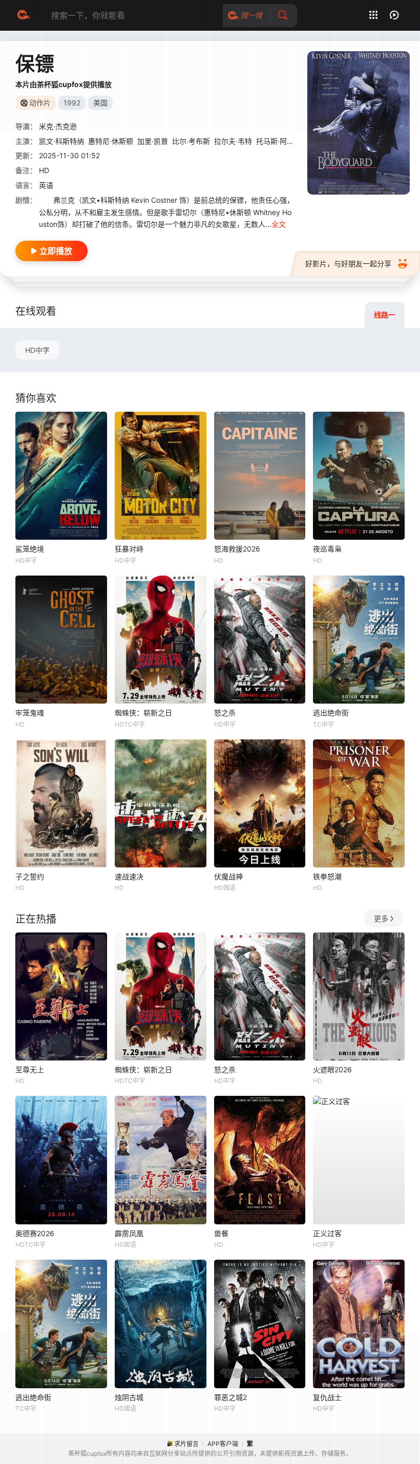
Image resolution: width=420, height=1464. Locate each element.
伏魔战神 (228, 876)
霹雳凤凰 (129, 1233)
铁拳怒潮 (327, 876)
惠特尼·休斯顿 (110, 141)
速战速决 (129, 876)
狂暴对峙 (129, 548)
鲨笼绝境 (29, 548)
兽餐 (221, 1233)
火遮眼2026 (332, 1069)
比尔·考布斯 (191, 141)
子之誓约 (29, 876)
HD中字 (37, 350)
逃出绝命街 (331, 712)
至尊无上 (29, 1069)
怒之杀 (225, 712)
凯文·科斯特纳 (61, 141)
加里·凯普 (152, 141)
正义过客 (327, 1233)
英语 (46, 185)
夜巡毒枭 (327, 548)
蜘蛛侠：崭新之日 (143, 712)
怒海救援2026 (237, 548)
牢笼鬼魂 (29, 712)
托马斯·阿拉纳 (278, 141)
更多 (381, 918)
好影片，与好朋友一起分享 (348, 263)
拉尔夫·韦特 (233, 141)
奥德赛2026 (34, 1233)
